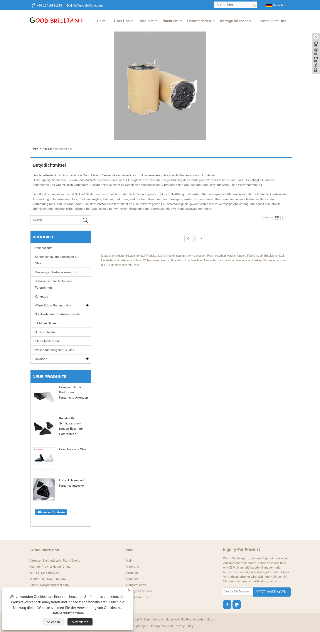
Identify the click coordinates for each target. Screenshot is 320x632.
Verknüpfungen (137, 626)
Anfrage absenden (235, 21)
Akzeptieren (80, 622)
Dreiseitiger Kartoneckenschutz (56, 272)
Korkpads (41, 296)
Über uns (122, 21)
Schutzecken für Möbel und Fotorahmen (53, 284)
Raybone (41, 359)
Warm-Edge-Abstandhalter (53, 305)
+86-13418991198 (46, 572)
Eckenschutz (43, 247)
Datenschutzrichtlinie (67, 613)
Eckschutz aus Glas (72, 449)
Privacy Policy (184, 626)
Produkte (146, 21)
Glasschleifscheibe (48, 341)
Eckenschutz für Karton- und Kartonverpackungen (73, 392)
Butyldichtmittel (64, 148)
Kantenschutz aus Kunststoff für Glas (57, 260)
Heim (101, 21)
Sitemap (154, 626)
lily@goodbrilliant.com (88, 5)
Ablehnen (53, 622)
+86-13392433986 (53, 578)
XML (171, 626)
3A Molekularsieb (46, 323)
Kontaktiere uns (272, 21)
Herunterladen (199, 21)
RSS (164, 626)
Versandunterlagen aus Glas (54, 350)
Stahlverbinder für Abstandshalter (58, 314)
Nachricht (170, 21)
